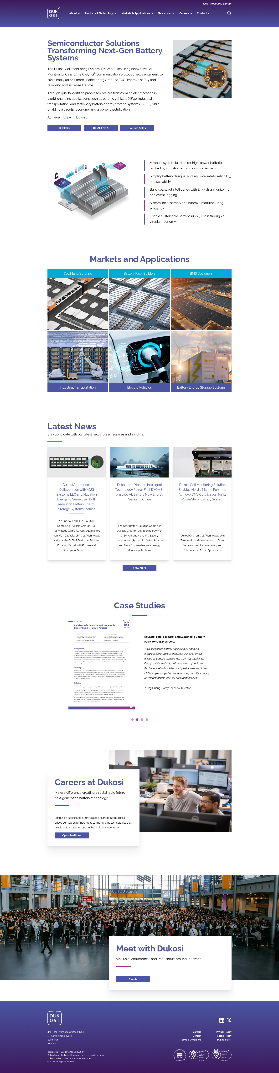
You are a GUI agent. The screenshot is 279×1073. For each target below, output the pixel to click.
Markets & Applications (135, 13)
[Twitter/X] (229, 1020)
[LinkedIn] (221, 1020)
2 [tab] (137, 719)
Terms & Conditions (191, 1039)
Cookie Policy (224, 1036)
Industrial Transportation (78, 387)
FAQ (205, 3)
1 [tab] (132, 719)
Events (133, 979)
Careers (184, 13)
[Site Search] (229, 13)
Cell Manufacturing (78, 273)
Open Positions (71, 835)
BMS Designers (201, 273)
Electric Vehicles (139, 387)
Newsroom (164, 13)
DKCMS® (70, 128)
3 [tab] (142, 719)
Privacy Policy (224, 1032)
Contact (202, 13)
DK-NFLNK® (105, 128)
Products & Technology (99, 13)
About (73, 13)
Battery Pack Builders (139, 273)
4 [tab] (147, 719)
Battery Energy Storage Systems (204, 387)
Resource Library (221, 3)
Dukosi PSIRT (224, 1039)
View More (139, 567)
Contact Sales (137, 128)
